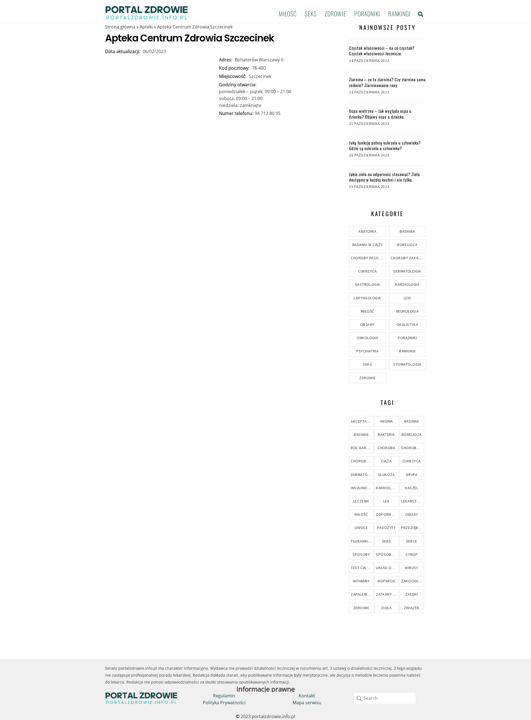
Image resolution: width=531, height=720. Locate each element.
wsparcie (386, 580)
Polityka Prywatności (224, 703)
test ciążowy (362, 567)
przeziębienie (412, 527)
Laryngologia (367, 297)
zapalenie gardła (362, 594)
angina (386, 421)
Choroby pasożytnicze (368, 257)
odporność (387, 514)
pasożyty (386, 527)
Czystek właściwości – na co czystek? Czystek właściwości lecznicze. (382, 50)
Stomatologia (407, 364)
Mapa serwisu (307, 703)
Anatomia (367, 231)
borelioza (412, 434)
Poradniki (367, 13)
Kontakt (307, 696)
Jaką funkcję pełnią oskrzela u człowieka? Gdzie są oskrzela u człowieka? (385, 145)
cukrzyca (411, 461)
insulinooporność (362, 487)
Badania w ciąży (367, 244)
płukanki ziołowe (362, 541)
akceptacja (362, 421)
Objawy (367, 324)
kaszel (411, 487)
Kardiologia (407, 284)
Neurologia (407, 311)
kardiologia (387, 487)
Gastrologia (367, 284)
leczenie (361, 501)
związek (412, 607)
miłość (361, 514)
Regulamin (224, 696)
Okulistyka (407, 324)
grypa (411, 474)
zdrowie (361, 607)
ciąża (386, 461)
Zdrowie (335, 13)
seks (386, 541)
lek (386, 501)
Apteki (146, 27)
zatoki (411, 594)
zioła (386, 607)
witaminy (361, 580)
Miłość (287, 13)
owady (411, 514)
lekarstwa (411, 501)
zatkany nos (387, 594)
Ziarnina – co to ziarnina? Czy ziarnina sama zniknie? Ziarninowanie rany (387, 82)
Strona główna (120, 27)
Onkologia (367, 337)
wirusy (411, 567)
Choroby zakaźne (408, 257)
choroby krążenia (412, 447)
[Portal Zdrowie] (146, 17)
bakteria (386, 434)
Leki (407, 297)
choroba (386, 447)
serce (411, 541)
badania (411, 421)
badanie (361, 434)
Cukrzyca (367, 271)
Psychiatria (367, 351)
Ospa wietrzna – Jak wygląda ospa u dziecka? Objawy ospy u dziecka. (380, 113)
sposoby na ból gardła (387, 554)
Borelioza (407, 244)
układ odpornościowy (387, 567)
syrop (411, 554)
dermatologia (362, 474)
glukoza (386, 474)
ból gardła (362, 447)
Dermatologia (407, 271)
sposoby (361, 554)
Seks (311, 13)
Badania (407, 231)
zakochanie (412, 580)
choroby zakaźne (362, 461)
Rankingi (399, 13)
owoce (361, 527)
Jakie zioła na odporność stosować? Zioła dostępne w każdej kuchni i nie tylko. (384, 177)
